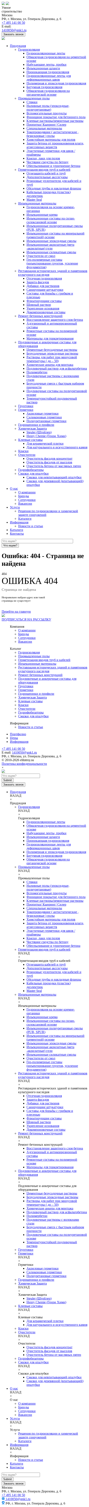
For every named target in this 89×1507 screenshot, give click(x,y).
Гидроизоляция (29, 49)
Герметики (25, 410)
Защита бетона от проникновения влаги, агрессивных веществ (55, 145)
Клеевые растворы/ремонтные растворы (54, 121)
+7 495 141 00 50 (13, 22)
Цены (14, 738)
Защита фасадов (37, 282)
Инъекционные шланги (43, 68)
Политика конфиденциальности (24, 763)
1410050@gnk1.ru (14, 30)
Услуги (15, 507)
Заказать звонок (13, 34)
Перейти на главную (16, 611)
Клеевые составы (30, 440)
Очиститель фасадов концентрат (49, 458)
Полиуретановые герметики (46, 421)
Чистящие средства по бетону (47, 162)
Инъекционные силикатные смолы (51, 252)
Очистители (26, 455)
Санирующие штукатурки (44, 289)
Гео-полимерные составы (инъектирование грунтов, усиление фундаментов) (52, 263)
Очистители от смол (40, 256)
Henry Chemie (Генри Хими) (46, 436)
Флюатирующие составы (44, 301)
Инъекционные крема (42, 214)
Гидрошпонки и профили (36, 425)
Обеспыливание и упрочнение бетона (53, 166)
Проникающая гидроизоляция (47, 72)
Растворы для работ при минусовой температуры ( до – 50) (51, 359)
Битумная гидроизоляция (44, 87)
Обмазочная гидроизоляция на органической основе (48, 92)
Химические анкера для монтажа (49, 364)
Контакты (17, 533)
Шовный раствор (38, 304)
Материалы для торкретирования (49, 338)
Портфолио (18, 734)
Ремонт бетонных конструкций (40, 316)
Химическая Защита (32, 428)
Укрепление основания (42, 308)
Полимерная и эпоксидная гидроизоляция (56, 83)
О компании (27, 492)
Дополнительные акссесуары (47, 177)
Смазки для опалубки (33, 473)
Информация (19, 522)
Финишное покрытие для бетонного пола (55, 117)
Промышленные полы (34, 98)
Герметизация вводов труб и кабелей (44, 169)
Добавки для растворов (42, 286)
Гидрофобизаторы (31, 470)
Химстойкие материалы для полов (50, 139)
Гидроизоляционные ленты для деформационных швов (48, 77)
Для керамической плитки (45, 443)
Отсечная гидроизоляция (44, 278)
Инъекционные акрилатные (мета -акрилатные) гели (50, 246)
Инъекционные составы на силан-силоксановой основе (50, 220)
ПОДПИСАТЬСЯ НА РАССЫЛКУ (26, 619)
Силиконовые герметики (44, 417)
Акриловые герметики (42, 413)
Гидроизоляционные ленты (45, 53)
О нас (14, 488)
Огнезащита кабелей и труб (46, 173)
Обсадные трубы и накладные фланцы (53, 188)
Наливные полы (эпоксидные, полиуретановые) (47, 107)
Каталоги (24, 518)
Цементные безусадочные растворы (51, 349)
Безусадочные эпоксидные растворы (52, 353)
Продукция (18, 46)
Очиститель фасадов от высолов (49, 462)
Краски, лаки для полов (43, 158)
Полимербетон (36, 372)
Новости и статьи (30, 526)
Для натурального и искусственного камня (56, 447)
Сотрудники (27, 500)
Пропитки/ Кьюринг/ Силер (46, 124)
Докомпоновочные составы (45, 312)
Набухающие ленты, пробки (46, 64)
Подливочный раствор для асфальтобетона (56, 368)
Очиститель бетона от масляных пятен (53, 466)
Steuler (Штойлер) (39, 432)
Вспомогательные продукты (46, 113)
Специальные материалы (44, 128)
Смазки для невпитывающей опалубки (54, 477)
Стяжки (31, 102)
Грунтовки (25, 406)
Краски (23, 451)
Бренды (23, 496)
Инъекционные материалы (37, 203)
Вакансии (25, 503)
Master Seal (34, 199)
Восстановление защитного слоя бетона (54, 319)
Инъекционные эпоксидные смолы (51, 241)
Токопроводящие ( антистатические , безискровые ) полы (52, 134)
